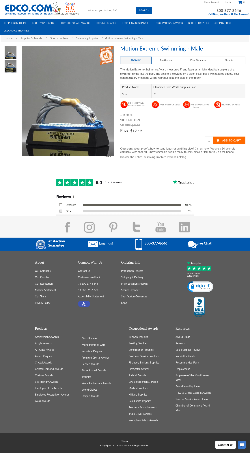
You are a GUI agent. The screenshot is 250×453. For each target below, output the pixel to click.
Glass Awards (42, 401)
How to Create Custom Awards (193, 393)
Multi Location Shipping (134, 284)
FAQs (124, 303)
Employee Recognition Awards (52, 395)
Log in (228, 2)
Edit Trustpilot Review (188, 350)
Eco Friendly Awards (46, 382)
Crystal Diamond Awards (49, 369)
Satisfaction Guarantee (134, 296)
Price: (124, 131)
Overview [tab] (136, 60)
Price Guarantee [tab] (198, 60)
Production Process (132, 271)
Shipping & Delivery (132, 277)
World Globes (89, 390)
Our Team (40, 296)
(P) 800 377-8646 (88, 284)
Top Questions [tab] (167, 60)
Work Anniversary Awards (96, 383)
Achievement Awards (47, 337)
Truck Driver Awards (140, 414)
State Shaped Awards (94, 370)
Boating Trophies (138, 343)
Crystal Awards (43, 362)
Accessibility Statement (91, 296)
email (197, 152)
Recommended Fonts (187, 362)
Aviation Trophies (138, 337)
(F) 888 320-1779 (88, 290)
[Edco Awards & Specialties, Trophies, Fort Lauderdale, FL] (199, 307)
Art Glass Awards (44, 350)
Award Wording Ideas (188, 386)
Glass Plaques (89, 338)
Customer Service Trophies (143, 356)
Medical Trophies (138, 388)
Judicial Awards (137, 375)
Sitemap (125, 441)
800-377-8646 (229, 11)
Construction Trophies (141, 350)
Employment (183, 369)
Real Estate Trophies (140, 401)
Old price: (125, 125)
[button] (84, 304)
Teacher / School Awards (143, 407)
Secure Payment (130, 290)
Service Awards (90, 364)
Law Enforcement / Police (143, 382)
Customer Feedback (89, 277)
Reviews (180, 343)
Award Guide (183, 337)
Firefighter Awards (139, 369)
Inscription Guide (185, 356)
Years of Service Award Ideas (192, 399)
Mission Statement (45, 290)
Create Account (211, 2)
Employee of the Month (48, 388)
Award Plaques (43, 356)
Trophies (86, 377)
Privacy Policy (42, 303)
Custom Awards (44, 375)
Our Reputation (44, 284)
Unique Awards (90, 396)
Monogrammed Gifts (93, 345)
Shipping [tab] (229, 60)
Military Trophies (138, 395)
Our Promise (42, 277)
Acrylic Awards (43, 343)
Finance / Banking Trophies (144, 362)
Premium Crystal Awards (95, 358)
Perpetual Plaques (92, 351)
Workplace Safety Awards (143, 420)
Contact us (84, 271)
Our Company (43, 271)
